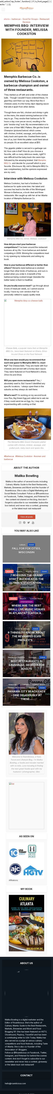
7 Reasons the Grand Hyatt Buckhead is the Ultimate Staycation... (26, 579)
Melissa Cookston (24, 456)
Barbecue (9, 456)
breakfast (24, 684)
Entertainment (26, 602)
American (12, 684)
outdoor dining (38, 684)
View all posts (26, 517)
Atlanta (19, 571)
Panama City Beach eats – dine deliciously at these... (26, 695)
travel (31, 545)
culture (22, 545)
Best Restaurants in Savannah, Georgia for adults (26, 665)
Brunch (23, 598)
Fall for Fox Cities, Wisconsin (26, 550)
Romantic (33, 657)
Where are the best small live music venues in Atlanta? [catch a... (26, 609)
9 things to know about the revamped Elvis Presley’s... (26, 636)
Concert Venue (36, 598)
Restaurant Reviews (16, 657)
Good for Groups (30, 19)
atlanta (7, 19)
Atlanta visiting (32, 571)
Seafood (32, 688)
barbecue (16, 19)
